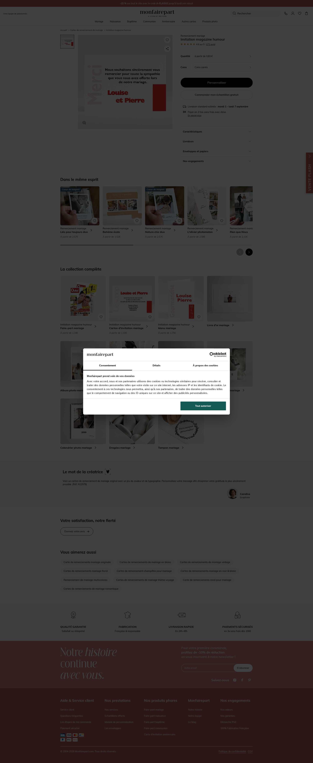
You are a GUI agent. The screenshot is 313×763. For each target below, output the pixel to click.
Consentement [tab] (107, 365)
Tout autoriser (203, 405)
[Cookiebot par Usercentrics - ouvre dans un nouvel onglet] (212, 354)
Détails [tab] (157, 365)
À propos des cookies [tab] (205, 365)
